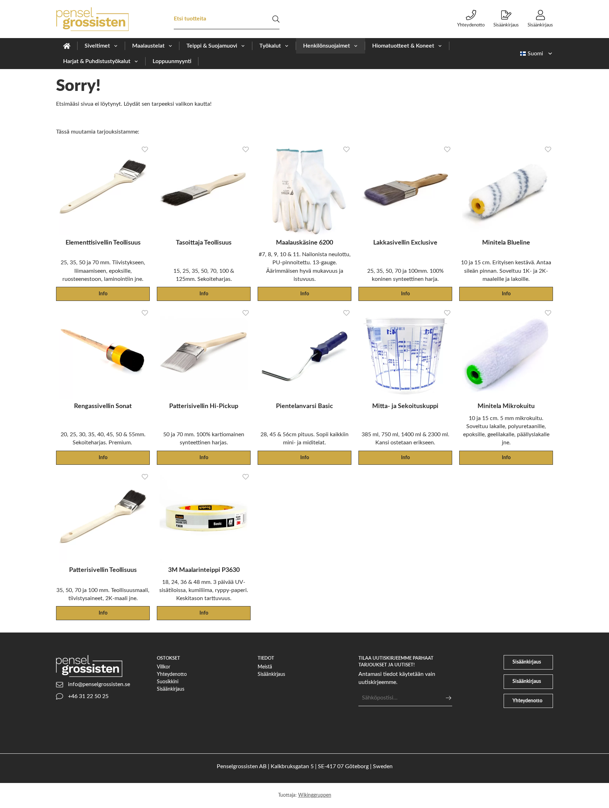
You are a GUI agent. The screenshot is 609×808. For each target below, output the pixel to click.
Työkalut (270, 46)
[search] (275, 19)
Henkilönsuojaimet (326, 46)
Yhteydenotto (471, 25)
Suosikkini (167, 681)
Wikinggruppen (314, 795)
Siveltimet (97, 46)
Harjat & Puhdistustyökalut (96, 61)
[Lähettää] (448, 698)
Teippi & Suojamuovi (211, 46)
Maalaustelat (148, 46)
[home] (67, 46)
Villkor (163, 667)
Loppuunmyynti (172, 61)
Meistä (265, 667)
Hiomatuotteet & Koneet (403, 46)
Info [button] (103, 293)
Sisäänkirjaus (506, 25)
